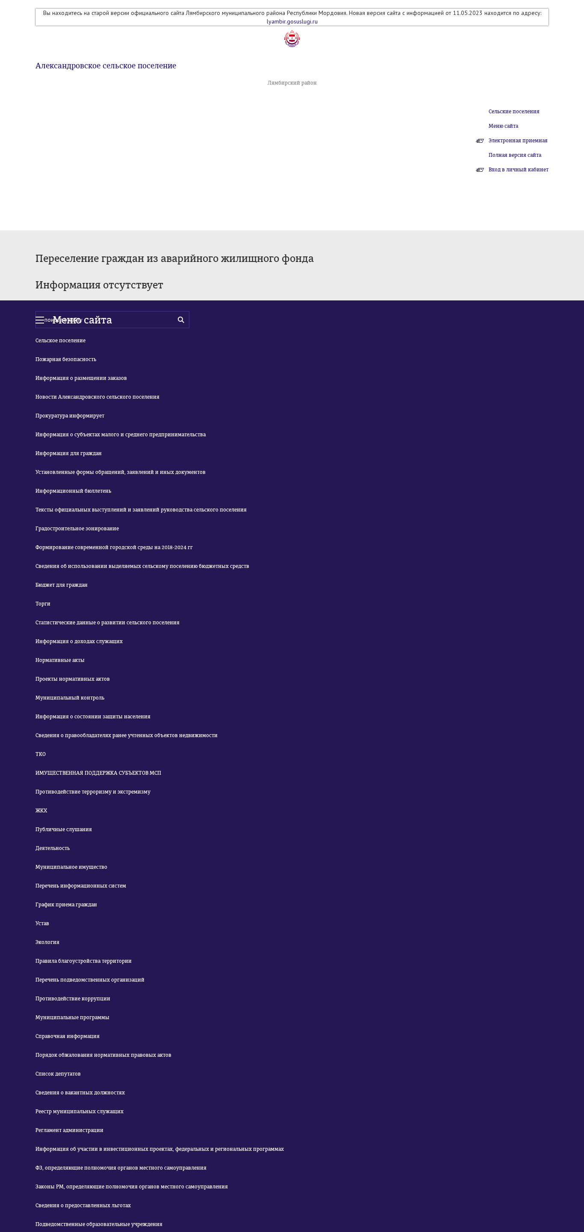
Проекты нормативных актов (72, 679)
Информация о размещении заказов (81, 378)
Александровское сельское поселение (105, 66)
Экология (47, 942)
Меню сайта (503, 126)
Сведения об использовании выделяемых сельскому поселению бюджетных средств (142, 566)
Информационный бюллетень (73, 491)
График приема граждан (66, 905)
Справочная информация (67, 1036)
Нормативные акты (60, 660)
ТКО (40, 754)
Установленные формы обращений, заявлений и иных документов (120, 472)
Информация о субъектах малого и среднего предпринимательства (120, 435)
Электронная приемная (518, 141)
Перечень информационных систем (80, 886)
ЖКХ (41, 811)
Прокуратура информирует (69, 416)
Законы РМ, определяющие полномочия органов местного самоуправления (131, 1187)
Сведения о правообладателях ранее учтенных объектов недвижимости (126, 735)
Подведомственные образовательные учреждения (98, 1224)
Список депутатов (58, 1074)
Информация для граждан (68, 453)
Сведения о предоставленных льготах (83, 1205)
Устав (42, 923)
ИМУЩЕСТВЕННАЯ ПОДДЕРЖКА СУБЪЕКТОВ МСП (98, 773)
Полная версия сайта (515, 155)
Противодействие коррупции (72, 999)
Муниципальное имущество (71, 867)
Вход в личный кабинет (519, 170)
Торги (42, 604)
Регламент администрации (69, 1130)
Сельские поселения (514, 112)
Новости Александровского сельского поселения (97, 397)
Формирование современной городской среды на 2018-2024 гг (114, 547)
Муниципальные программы (72, 1017)
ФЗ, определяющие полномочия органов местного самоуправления (120, 1168)
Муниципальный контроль (69, 698)
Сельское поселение (60, 341)
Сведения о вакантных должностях (80, 1093)
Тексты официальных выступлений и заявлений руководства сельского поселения (141, 510)
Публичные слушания (63, 829)
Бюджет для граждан (61, 585)
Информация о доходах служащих (79, 641)
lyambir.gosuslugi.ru (292, 21)
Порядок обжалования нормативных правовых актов (103, 1055)
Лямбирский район (292, 83)
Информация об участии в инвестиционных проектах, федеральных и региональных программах (159, 1149)
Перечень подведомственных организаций (90, 980)
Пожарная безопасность (65, 359)
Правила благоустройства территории (83, 961)
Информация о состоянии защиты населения (92, 717)
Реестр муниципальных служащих (79, 1111)
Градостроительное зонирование (77, 529)
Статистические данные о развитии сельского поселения (107, 623)
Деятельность (52, 848)
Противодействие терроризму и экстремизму (92, 792)
